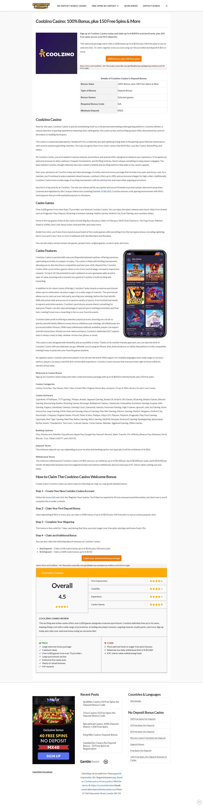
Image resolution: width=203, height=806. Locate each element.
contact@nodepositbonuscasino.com (98, 789)
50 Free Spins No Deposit (142, 731)
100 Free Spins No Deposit (142, 719)
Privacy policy (105, 781)
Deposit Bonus (137, 744)
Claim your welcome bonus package (101, 558)
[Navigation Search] (167, 5)
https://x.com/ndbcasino (102, 785)
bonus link (51, 497)
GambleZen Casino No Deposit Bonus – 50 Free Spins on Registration (99, 745)
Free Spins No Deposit (140, 750)
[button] (42, 772)
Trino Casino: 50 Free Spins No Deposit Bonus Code (99, 714)
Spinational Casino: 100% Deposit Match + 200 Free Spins (101, 725)
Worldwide (135, 701)
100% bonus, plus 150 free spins (123, 58)
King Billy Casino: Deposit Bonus (100, 734)
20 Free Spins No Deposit (142, 725)
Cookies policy (91, 781)
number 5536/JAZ (101, 191)
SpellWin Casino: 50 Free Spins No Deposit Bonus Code (101, 703)
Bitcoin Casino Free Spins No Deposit (148, 738)
